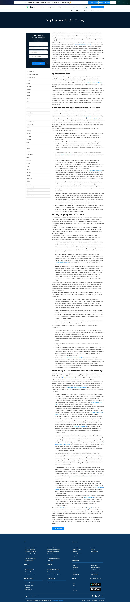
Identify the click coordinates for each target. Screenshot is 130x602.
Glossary (86, 10)
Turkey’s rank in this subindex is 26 (82, 477)
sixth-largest (88, 508)
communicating (93, 119)
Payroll (27, 565)
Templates (99, 10)
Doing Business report (68, 378)
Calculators (78, 10)
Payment (94, 600)
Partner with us (96, 579)
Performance (28, 578)
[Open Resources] (69, 7)
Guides (92, 10)
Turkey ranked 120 (88, 497)
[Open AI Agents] (54, 7)
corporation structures (95, 171)
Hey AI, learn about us (57, 600)
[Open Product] (45, 7)
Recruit (49, 565)
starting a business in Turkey (94, 83)
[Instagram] (99, 596)
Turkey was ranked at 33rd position (77, 387)
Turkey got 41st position (80, 426)
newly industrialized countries (83, 45)
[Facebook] (96, 596)
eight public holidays (63, 262)
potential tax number (67, 154)
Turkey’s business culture (90, 117)
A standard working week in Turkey (75, 358)
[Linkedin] (92, 596)
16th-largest (64, 508)
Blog (72, 10)
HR (25, 542)
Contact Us (101, 600)
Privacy (88, 600)
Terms (83, 600)
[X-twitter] (102, 596)
